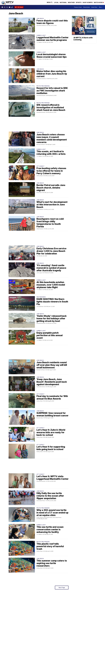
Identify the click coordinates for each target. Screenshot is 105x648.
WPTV (7, 7)
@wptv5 (12, 7)
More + (101, 7)
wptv (5, 7)
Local (56, 2)
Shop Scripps (88, 2)
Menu (49, 2)
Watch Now (98, 2)
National (63, 2)
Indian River (94, 7)
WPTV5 (3, 7)
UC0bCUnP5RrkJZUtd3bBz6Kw (10, 7)
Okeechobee (86, 7)
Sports (78, 2)
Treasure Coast (78, 7)
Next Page (62, 587)
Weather (71, 2)
